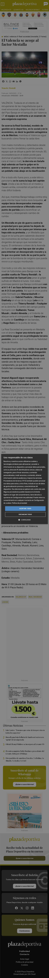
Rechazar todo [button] (25, 514)
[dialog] (24, 489)
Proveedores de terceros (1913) (15, 481)
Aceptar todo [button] (25, 508)
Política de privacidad (19, 503)
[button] (24, 520)
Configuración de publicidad (23, 497)
